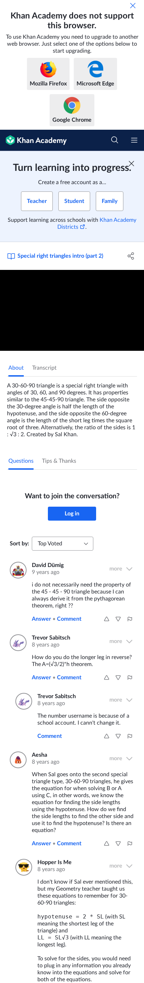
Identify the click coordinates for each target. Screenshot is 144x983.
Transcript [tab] (44, 368)
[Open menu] (134, 140)
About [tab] (16, 368)
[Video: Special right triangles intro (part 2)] (72, 310)
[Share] (131, 256)
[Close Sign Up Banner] (131, 164)
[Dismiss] (132, 5)
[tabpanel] (72, 407)
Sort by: (19, 543)
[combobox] (62, 544)
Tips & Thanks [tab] (59, 461)
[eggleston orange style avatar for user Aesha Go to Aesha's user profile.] (16, 759)
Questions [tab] (21, 461)
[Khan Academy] (33, 140)
